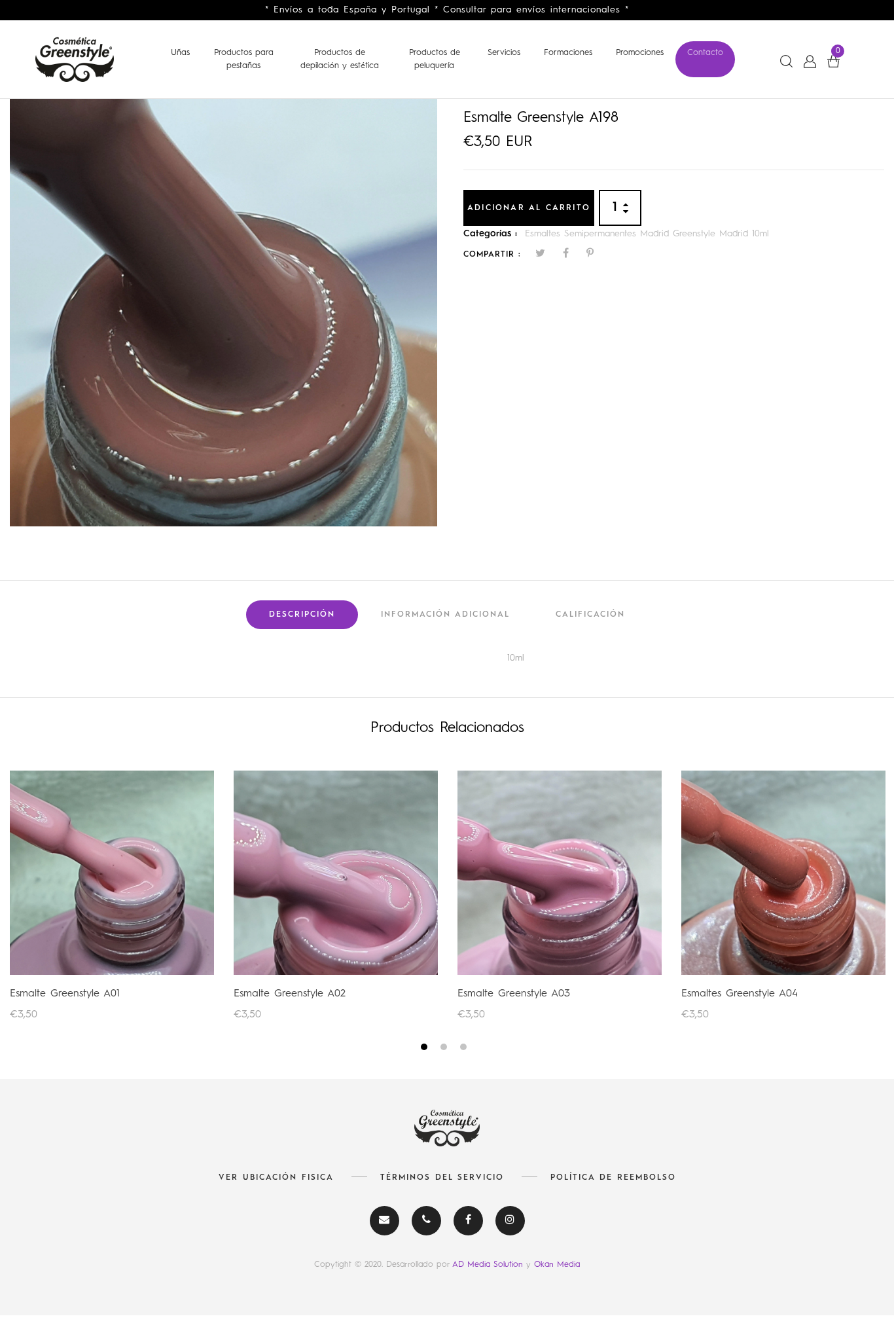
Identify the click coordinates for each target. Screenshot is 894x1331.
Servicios (504, 52)
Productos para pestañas (244, 59)
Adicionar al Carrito (528, 208)
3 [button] (465, 1049)
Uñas (180, 52)
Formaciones (568, 52)
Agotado (112, 872)
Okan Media (557, 1264)
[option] (223, 312)
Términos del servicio (442, 1178)
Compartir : (492, 255)
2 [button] (445, 1049)
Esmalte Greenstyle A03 (513, 994)
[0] (833, 61)
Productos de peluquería (434, 59)
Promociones (640, 52)
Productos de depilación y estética (339, 59)
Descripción (302, 615)
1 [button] (425, 1049)
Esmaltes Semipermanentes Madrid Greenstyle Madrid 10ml (647, 233)
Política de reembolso (613, 1178)
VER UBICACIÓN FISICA (276, 1178)
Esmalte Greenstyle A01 (65, 994)
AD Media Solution (489, 1264)
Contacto (705, 52)
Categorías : (490, 233)
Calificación (590, 615)
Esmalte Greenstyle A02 (290, 994)
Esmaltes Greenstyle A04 (739, 994)
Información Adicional (445, 615)
